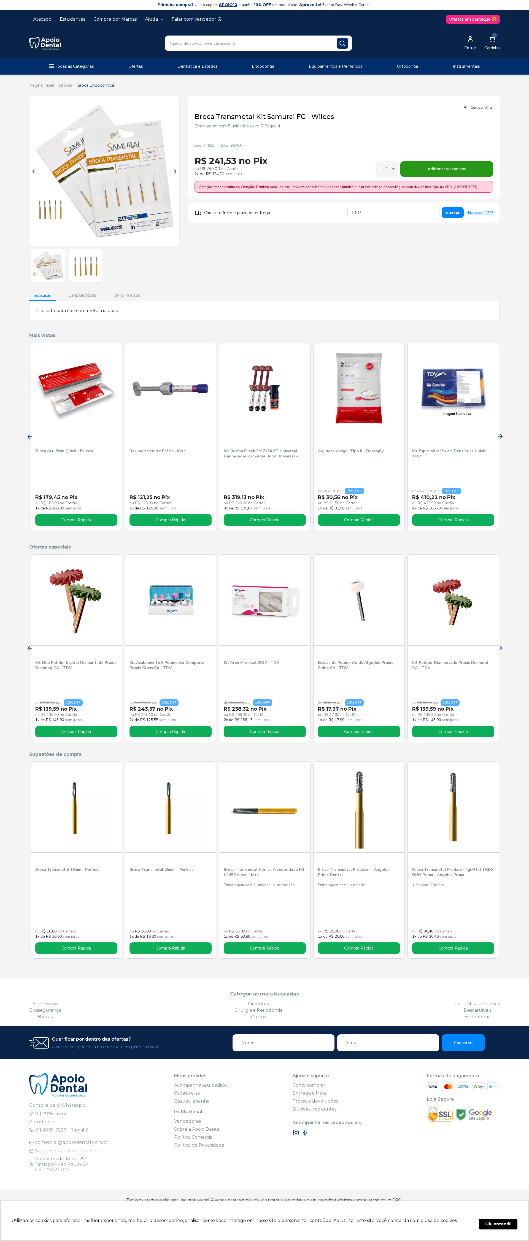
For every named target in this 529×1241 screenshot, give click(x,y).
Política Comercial (194, 1137)
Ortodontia (407, 66)
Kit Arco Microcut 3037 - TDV (251, 662)
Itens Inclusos (126, 295)
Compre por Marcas (115, 19)
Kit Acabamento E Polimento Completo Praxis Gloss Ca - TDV (166, 665)
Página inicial (41, 85)
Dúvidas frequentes (314, 1109)
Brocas (65, 85)
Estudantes (72, 19)
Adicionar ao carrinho (446, 169)
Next (175, 171)
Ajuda (151, 19)
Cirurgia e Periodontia (258, 1010)
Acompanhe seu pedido (200, 1085)
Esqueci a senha (191, 1101)
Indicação (43, 295)
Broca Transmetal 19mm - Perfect (67, 869)
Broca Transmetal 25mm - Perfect (161, 869)
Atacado (42, 19)
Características (82, 295)
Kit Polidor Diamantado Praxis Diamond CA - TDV (450, 665)
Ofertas (135, 66)
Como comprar (309, 1085)
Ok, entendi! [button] (498, 1223)
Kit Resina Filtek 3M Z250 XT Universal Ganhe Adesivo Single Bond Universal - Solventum (261, 453)
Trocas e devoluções (315, 1101)
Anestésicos (45, 1003)
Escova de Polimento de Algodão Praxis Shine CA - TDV (355, 665)
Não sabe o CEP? (479, 213)
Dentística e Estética (197, 66)
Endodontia (263, 66)
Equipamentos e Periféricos (335, 66)
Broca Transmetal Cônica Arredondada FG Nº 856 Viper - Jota (264, 872)
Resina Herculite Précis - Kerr (157, 451)
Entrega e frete (310, 1093)
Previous (33, 171)
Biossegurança (45, 1010)
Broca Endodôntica (95, 85)
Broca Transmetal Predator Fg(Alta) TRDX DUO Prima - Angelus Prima (452, 872)
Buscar (453, 213)
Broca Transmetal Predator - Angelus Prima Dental (353, 872)
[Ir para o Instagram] (296, 1132)
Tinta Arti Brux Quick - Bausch (64, 451)
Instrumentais (466, 66)
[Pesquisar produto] (342, 43)
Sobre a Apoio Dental (197, 1129)
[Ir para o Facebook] (305, 1132)
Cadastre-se (187, 1093)
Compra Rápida (76, 519)
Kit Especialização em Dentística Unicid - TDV (450, 453)
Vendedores (187, 1121)
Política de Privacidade (199, 1145)
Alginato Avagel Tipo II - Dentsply (351, 451)
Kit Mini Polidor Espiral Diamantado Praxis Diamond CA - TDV (75, 665)
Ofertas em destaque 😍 (473, 19)
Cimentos (258, 1003)
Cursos (258, 1016)
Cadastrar (463, 1042)
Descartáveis (477, 1010)
